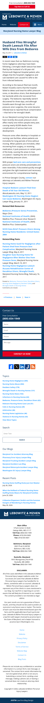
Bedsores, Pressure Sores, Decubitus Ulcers (24, 281)
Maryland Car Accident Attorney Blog (18, 454)
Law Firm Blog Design (22, 700)
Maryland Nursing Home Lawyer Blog (22, 16)
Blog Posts (22, 659)
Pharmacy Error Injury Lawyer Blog (17, 457)
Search (22, 440)
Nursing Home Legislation (15, 413)
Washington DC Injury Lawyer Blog (17, 470)
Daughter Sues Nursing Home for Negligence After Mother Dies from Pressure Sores (19, 257)
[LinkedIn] (22, 366)
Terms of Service (22, 647)
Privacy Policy (22, 638)
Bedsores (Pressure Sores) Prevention (20, 210)
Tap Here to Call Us (22, 7)
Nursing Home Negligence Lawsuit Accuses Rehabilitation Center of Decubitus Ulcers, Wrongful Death (19, 268)
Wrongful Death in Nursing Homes (14, 286)
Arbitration (9, 410)
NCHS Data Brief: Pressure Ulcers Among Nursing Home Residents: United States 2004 (21, 232)
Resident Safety (26, 283)
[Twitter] (16, 366)
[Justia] (27, 366)
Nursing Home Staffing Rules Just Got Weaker (21, 483)
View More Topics (10, 420)
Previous (8, 297)
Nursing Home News (13, 394)
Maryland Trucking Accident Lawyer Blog (19, 461)
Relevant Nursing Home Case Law (18, 403)
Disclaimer (22, 642)
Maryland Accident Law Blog (14, 464)
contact (29, 177)
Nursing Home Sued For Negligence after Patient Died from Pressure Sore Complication (21, 246)
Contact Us (24, 24)
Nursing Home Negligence (12, 283)
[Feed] (32, 366)
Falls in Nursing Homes (14, 407)
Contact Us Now (22, 354)
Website (13, 24)
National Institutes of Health (16, 216)
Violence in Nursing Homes (15, 417)
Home (4, 24)
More (40, 24)
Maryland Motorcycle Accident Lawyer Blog (20, 467)
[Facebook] (11, 366)
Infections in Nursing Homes (16, 397)
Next (27, 297)
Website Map (22, 651)
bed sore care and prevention (27, 162)
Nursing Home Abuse (13, 384)
